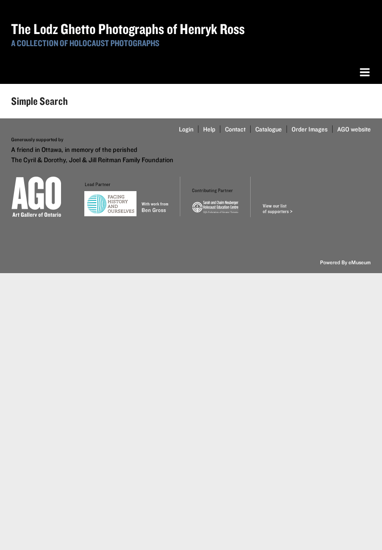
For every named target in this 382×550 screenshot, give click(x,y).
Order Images (309, 129)
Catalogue (268, 129)
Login (186, 129)
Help (209, 129)
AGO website (354, 129)
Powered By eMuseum (345, 262)
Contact (235, 129)
